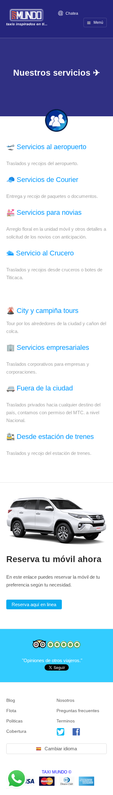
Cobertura (16, 731)
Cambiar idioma (61, 748)
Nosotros (65, 700)
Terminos (65, 720)
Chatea (71, 13)
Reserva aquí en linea (34, 604)
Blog (10, 700)
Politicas (14, 720)
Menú (98, 22)
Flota (11, 710)
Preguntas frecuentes (77, 710)
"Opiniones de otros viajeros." (52, 660)
